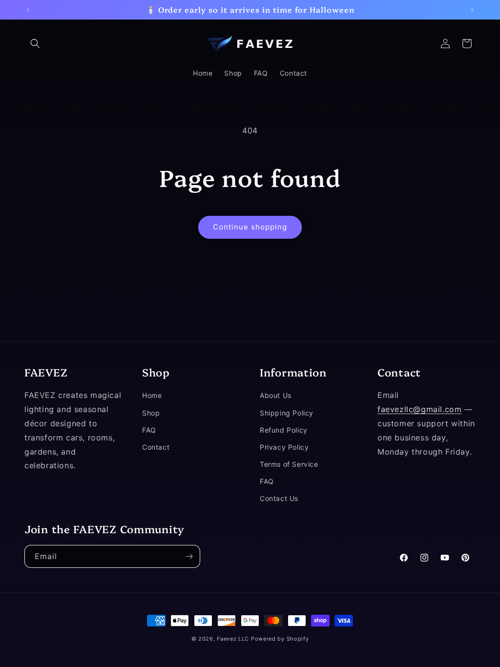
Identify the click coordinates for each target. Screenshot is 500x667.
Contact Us (279, 498)
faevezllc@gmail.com (419, 409)
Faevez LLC (233, 638)
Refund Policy (284, 430)
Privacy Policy (284, 447)
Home (152, 395)
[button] (35, 43)
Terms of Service (289, 464)
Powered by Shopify (280, 638)
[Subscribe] (189, 556)
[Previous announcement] (28, 9)
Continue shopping (250, 226)
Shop (151, 413)
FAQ (149, 430)
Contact (155, 447)
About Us (276, 395)
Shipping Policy (286, 413)
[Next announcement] (472, 9)
